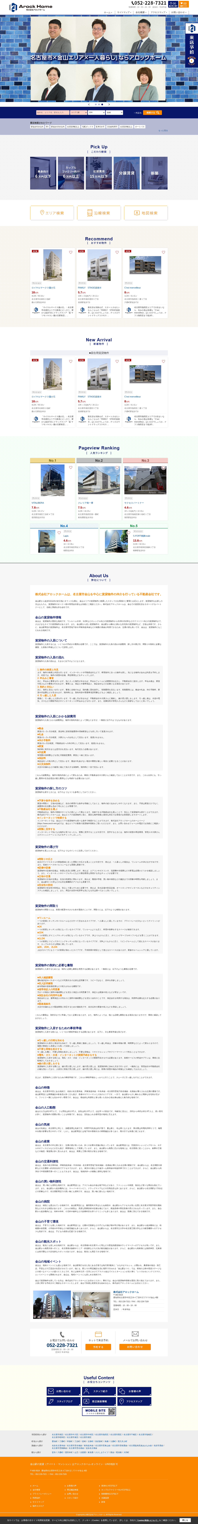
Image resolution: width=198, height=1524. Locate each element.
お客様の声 (71, 1486)
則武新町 (99, 1441)
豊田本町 (69, 1452)
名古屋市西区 (116, 1434)
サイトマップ (38, 1502)
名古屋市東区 (72, 1437)
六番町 (60, 1452)
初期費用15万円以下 (109, 1494)
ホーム (35, 1486)
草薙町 (70, 1441)
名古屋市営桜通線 (120, 1445)
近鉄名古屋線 (91, 1448)
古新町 (91, 1441)
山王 (76, 1452)
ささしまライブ (101, 1452)
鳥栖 (107, 1441)
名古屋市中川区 (71, 1434)
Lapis (66, 536)
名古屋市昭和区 (58, 1437)
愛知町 (55, 1441)
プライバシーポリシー (42, 1494)
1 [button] (96, 104)
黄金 (112, 1452)
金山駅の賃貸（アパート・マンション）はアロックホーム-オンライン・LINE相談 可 (74, 1464)
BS (47, 127)
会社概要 (36, 1490)
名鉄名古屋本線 (59, 1445)
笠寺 (54, 1452)
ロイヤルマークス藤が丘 (44, 287)
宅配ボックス (87, 127)
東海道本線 (89, 1445)
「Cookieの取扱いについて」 (147, 1520)
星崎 (84, 1441)
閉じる (185, 1520)
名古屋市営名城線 (75, 1445)
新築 (103, 1502)
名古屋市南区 (57, 1434)
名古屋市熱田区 (101, 1434)
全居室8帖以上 (73, 127)
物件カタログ (38, 1506)
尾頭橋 (119, 1452)
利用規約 (36, 1498)
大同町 (126, 1452)
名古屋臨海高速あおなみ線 (140, 1445)
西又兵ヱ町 (122, 1441)
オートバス (140, 127)
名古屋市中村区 (86, 1434)
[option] (99, 58)
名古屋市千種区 (130, 1434)
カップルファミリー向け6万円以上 (116, 1490)
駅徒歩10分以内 (58, 127)
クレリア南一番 (85, 503)
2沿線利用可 (112, 127)
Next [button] (109, 104)
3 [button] (102, 104)
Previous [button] (89, 104)
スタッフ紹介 (72, 1498)
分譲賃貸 (105, 1498)
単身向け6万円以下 (109, 1486)
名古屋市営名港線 (77, 1448)
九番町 (113, 1441)
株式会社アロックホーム (126, 1292)
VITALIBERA (38, 503)
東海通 (90, 1452)
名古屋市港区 (85, 1437)
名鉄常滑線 (159, 1445)
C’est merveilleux (132, 287)
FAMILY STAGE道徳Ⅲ (89, 287)
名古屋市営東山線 (103, 1445)
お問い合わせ (72, 1494)
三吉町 (78, 1441)
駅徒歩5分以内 (37, 127)
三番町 (62, 1441)
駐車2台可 (100, 127)
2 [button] (99, 104)
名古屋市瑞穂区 (145, 1434)
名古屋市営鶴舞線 (60, 1448)
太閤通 (83, 1452)
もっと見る (163, 130)
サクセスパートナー (134, 503)
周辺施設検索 (72, 1490)
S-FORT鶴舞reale (141, 536)
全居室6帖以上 (126, 127)
